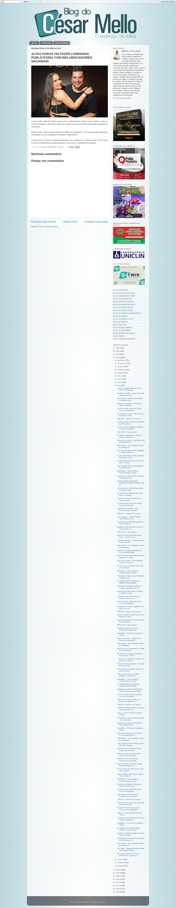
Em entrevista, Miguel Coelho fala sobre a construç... (130, 494)
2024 (118, 354)
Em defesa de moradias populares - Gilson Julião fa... (130, 523)
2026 (118, 348)
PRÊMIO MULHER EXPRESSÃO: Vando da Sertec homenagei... (129, 690)
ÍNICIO (34, 43)
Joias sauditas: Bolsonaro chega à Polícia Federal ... (130, 775)
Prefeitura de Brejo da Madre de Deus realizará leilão (129, 551)
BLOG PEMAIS (119, 336)
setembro (121, 370)
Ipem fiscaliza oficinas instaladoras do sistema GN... (130, 467)
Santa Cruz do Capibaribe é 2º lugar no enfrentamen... (131, 649)
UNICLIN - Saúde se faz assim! (129, 419)
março (120, 859)
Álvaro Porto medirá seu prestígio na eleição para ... (130, 399)
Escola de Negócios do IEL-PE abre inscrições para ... (130, 621)
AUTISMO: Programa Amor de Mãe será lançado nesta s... (130, 849)
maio (120, 382)
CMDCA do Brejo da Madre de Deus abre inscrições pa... (131, 709)
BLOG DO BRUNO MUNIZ (123, 307)
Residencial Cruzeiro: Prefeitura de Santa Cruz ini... (130, 607)
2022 (118, 870)
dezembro (122, 360)
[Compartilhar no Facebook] (76, 147)
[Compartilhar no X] (74, 147)
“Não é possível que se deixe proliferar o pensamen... (128, 675)
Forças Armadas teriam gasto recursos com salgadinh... (128, 809)
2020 (118, 876)
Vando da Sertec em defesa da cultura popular (129, 499)
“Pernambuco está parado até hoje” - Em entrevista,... (130, 719)
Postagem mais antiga (96, 221)
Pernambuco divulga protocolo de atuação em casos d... (130, 654)
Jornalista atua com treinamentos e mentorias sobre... (130, 489)
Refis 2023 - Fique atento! (127, 432)
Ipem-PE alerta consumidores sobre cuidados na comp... (131, 556)
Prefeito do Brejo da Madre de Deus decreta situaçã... (131, 834)
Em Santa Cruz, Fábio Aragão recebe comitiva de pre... (128, 829)
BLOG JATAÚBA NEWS (122, 330)
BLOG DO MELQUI (120, 322)
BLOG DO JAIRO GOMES (123, 310)
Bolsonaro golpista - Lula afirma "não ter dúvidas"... (129, 404)
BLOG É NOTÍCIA (120, 325)
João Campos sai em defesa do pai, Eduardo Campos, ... (131, 744)
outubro (121, 366)
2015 (118, 892)
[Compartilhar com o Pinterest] (79, 147)
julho (120, 376)
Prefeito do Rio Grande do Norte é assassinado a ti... (130, 528)
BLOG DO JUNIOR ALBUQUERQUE (127, 313)
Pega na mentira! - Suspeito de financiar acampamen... (129, 639)
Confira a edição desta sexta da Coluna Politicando (129, 389)
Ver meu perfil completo (122, 98)
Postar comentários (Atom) (48, 226)
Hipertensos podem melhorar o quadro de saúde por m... (129, 700)
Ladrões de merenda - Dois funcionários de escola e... (128, 509)
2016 (118, 889)
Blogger (103, 902)
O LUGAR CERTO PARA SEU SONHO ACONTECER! (128, 582)
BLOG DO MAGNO (120, 316)
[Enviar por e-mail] (70, 147)
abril (119, 385)
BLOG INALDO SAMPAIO (122, 328)
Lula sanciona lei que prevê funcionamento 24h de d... (128, 795)
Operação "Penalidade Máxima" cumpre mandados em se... (129, 587)
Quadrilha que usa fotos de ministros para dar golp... (127, 759)
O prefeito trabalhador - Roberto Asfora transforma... (129, 436)
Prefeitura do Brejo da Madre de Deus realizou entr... (129, 724)
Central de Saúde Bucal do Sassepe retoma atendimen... (131, 819)
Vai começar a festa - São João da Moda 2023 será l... (130, 415)
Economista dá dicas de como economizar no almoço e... (128, 854)
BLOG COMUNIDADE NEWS (124, 296)
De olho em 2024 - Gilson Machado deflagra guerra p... (130, 394)
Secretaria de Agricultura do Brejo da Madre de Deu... (130, 592)
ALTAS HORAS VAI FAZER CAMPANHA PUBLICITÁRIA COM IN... (130, 483)
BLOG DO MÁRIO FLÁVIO (123, 319)
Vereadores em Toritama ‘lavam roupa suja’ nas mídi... (129, 749)
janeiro (120, 866)
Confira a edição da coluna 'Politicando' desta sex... (127, 629)
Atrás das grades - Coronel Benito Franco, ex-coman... (130, 562)
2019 (118, 879)
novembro (122, 363)
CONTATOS (46, 43)
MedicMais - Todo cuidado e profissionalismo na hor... (128, 472)
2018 (118, 882)
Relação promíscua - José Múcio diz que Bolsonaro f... (131, 441)
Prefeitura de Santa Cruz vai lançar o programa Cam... (130, 477)
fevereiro (121, 863)
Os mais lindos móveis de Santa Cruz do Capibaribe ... (129, 409)
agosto (120, 373)
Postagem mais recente (43, 221)
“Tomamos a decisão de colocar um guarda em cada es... (130, 660)
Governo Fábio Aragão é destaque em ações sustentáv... (130, 428)
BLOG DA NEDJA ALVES (122, 299)
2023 (118, 357)
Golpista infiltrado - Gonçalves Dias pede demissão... (130, 541)
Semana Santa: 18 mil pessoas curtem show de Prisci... (129, 754)
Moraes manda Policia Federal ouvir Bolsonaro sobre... (131, 616)
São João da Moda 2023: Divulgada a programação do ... (130, 451)
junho (120, 379)
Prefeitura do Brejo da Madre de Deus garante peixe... (129, 785)
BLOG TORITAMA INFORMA (124, 339)
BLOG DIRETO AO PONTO (123, 302)
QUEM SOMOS (61, 43)
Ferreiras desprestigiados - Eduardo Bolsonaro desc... (131, 665)
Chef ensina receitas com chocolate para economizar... (130, 803)
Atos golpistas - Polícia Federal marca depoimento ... (129, 518)
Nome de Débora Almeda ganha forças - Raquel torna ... (129, 536)
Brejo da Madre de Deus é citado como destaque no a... (129, 765)
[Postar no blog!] (72, 147)
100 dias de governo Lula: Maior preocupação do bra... (129, 734)
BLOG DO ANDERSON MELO (124, 305)
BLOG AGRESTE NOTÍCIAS (123, 293)
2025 (118, 351)
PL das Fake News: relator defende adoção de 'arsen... (130, 456)
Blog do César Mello (132, 51)
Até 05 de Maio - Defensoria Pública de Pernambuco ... (131, 423)
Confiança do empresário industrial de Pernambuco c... (130, 839)
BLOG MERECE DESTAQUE (124, 333)
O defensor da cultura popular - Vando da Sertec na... (129, 597)
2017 (118, 885)
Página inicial (70, 221)
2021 (118, 873)
